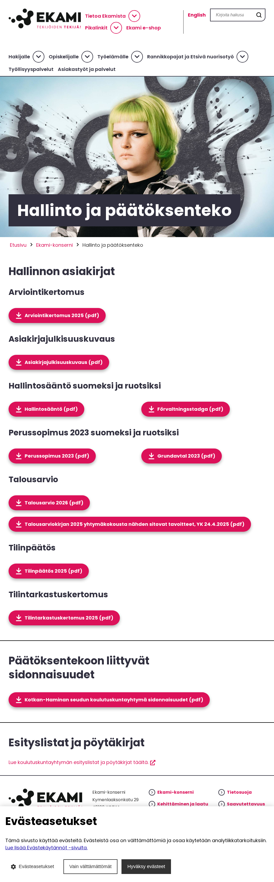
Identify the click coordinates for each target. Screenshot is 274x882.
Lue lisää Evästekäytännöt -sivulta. (46, 847)
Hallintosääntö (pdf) (51, 409)
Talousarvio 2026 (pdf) (54, 502)
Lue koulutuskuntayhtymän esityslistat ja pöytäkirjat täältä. (82, 762)
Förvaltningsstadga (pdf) (190, 409)
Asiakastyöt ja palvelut (87, 69)
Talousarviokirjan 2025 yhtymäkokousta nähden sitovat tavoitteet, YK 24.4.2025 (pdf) (135, 524)
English (197, 15)
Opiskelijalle (64, 57)
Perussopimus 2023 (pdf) (57, 456)
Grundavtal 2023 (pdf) (186, 456)
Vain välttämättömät (90, 866)
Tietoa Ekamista (105, 16)
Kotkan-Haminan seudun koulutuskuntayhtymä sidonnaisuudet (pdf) (114, 699)
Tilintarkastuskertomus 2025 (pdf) (69, 617)
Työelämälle (112, 57)
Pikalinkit (96, 28)
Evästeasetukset (36, 866)
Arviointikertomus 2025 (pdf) (62, 315)
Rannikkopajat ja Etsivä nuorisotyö (190, 57)
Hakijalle (19, 57)
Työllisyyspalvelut (31, 69)
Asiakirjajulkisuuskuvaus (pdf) (64, 362)
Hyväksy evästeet (146, 866)
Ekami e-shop (143, 28)
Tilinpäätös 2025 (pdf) (53, 571)
